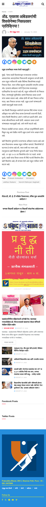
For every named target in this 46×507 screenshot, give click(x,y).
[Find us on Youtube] (13, 499)
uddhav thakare (9, 182)
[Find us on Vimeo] (16, 499)
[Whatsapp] (19, 62)
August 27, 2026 (22, 328)
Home (4, 12)
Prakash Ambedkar (15, 178)
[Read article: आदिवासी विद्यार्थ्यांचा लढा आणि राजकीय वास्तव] (7, 361)
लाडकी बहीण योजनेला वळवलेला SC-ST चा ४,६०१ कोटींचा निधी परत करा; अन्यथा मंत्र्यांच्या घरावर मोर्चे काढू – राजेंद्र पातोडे (28, 371)
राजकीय (10, 12)
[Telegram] (24, 62)
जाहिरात (29, 488)
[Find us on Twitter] (6, 499)
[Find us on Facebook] (2, 499)
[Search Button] (43, 4)
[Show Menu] (3, 4)
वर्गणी (16, 488)
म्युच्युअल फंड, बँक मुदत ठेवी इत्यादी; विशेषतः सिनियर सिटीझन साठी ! (28, 349)
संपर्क (35, 488)
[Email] (29, 62)
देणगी (22, 488)
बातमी (5, 313)
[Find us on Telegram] (9, 499)
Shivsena (30, 178)
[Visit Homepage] (23, 3)
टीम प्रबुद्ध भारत (14, 32)
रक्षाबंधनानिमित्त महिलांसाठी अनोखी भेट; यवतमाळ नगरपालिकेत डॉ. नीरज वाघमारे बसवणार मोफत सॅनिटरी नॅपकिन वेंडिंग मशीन (21, 321)
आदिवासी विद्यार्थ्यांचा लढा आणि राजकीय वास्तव (29, 359)
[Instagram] (14, 62)
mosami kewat (9, 328)
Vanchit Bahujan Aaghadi (29, 182)
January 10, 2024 (30, 32)
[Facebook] (4, 62)
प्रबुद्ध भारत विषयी (7, 488)
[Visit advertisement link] (23, 254)
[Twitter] (9, 62)
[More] (34, 62)
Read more (10, 341)
